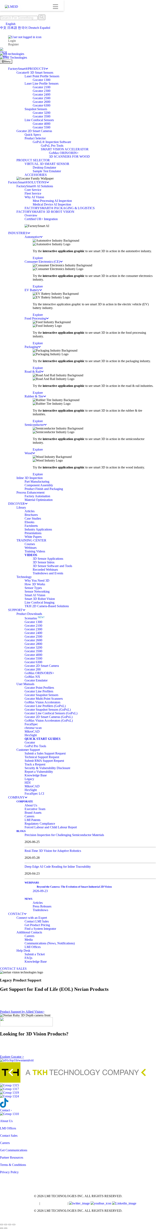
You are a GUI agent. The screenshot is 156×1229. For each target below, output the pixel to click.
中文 (3, 27)
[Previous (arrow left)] (1, 1228)
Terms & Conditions (13, 1165)
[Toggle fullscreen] (5, 1224)
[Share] (9, 1224)
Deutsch (33, 27)
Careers (5, 1143)
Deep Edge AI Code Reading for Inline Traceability (58, 866)
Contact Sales (8, 1135)
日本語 (12, 27)
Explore (38, 258)
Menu (7, 61)
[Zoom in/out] (1, 1224)
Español (45, 27)
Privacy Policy (9, 1172)
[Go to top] (2, 1219)
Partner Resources (11, 1157)
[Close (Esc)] (13, 1224)
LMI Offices (8, 1128)
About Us (6, 1121)
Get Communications (13, 1150)
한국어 (23, 27)
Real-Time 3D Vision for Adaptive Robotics (53, 850)
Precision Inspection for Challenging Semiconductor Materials (64, 835)
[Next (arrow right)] (5, 1228)
